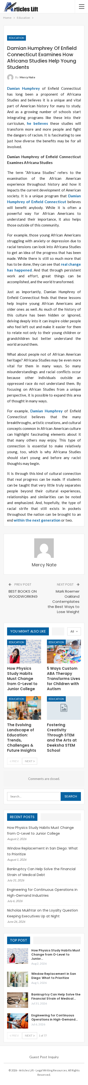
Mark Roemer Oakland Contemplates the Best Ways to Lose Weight (63, 601)
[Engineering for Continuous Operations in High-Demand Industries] (17, 1021)
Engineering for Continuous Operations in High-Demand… (54, 1017)
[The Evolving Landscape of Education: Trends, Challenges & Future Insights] (24, 708)
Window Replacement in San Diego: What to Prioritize (53, 976)
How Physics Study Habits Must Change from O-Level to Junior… (55, 954)
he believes (37, 123)
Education (16, 37)
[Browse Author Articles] (44, 548)
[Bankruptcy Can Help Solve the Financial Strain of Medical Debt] (17, 1000)
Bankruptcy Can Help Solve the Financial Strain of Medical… (55, 996)
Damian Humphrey (23, 88)
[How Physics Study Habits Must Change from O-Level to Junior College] (24, 651)
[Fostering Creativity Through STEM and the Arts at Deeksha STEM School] (64, 708)
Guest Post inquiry (44, 1057)
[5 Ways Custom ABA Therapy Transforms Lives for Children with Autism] (64, 651)
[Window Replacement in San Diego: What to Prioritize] (17, 979)
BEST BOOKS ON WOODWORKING (23, 594)
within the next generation (37, 520)
